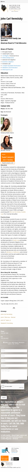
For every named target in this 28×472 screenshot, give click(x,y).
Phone (2, 358)
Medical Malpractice (8, 58)
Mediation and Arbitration (10, 67)
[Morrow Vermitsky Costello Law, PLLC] (10, 8)
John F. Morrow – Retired (8, 317)
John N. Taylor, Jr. (6, 320)
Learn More (13, 452)
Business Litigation (8, 62)
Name (2, 348)
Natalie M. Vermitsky (7, 323)
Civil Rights (5, 56)
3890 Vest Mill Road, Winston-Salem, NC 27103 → (14, 343)
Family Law (16, 240)
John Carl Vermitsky (6, 314)
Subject (3, 363)
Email (2, 353)
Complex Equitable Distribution (11, 66)
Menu (3, 1)
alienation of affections (13, 252)
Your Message (5, 368)
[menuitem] (14, 314)
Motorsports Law (7, 69)
